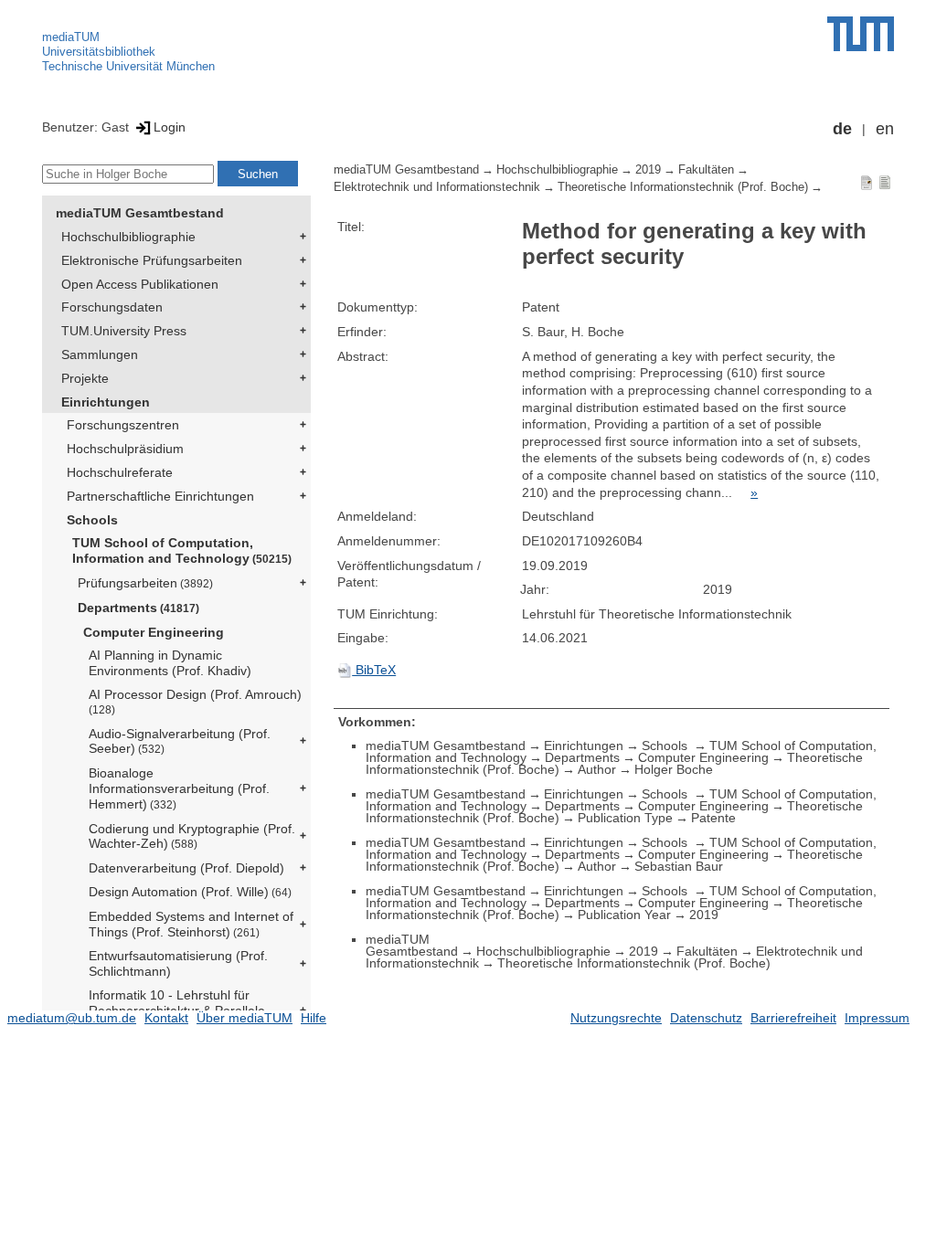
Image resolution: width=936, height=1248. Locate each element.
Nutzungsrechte (616, 1017)
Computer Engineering (153, 632)
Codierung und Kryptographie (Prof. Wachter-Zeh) (192, 836)
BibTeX (374, 669)
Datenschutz (706, 1017)
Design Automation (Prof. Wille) (190, 891)
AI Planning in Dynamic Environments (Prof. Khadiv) (170, 663)
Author (597, 769)
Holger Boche (673, 769)
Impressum (877, 1017)
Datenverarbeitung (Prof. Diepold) (186, 868)
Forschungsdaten (112, 307)
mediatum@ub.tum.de (71, 1017)
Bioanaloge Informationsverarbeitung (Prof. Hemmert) (179, 788)
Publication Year (624, 914)
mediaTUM (71, 37)
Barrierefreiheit (793, 1017)
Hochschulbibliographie (128, 236)
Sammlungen (99, 354)
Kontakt (166, 1017)
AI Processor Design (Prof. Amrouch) (195, 701)
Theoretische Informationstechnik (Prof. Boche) (683, 187)
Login (170, 127)
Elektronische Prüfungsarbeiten (151, 260)
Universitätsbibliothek (98, 51)
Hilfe (313, 1017)
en (885, 129)
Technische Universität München (128, 66)
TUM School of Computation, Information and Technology (182, 550)
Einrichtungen (105, 402)
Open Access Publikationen (139, 284)
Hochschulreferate (120, 472)
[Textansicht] (885, 182)
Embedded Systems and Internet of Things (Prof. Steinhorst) (191, 924)
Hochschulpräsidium (125, 448)
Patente (713, 817)
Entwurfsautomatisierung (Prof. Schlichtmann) (178, 963)
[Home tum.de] (860, 33)
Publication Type (625, 817)
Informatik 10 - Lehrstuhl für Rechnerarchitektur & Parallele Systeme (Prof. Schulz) (177, 1010)
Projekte (85, 378)
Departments (138, 607)
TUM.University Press (123, 330)
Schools (92, 520)
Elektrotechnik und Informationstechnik (437, 187)
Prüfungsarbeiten (145, 583)
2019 (648, 170)
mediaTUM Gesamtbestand (140, 213)
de (842, 129)
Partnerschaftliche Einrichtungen (160, 496)
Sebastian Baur (678, 866)
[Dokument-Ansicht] (866, 182)
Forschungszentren (123, 425)
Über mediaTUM (244, 1017)
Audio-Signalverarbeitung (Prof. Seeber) (180, 741)
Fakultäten (706, 170)
